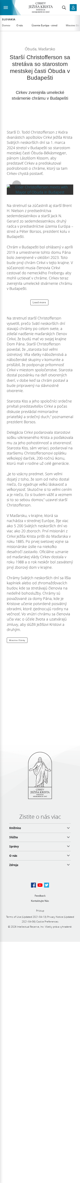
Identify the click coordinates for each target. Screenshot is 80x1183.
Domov (6, 25)
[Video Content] (40, 189)
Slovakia (8, 19)
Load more (39, 302)
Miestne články (17, 640)
